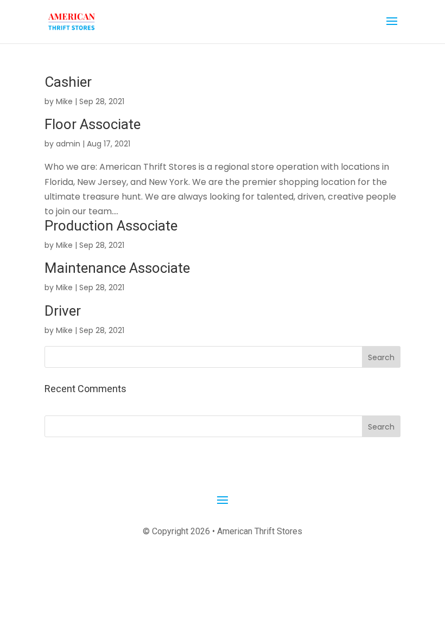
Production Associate (110, 225)
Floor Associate (92, 124)
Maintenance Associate (117, 268)
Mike (64, 101)
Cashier (68, 82)
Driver (62, 311)
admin (68, 143)
